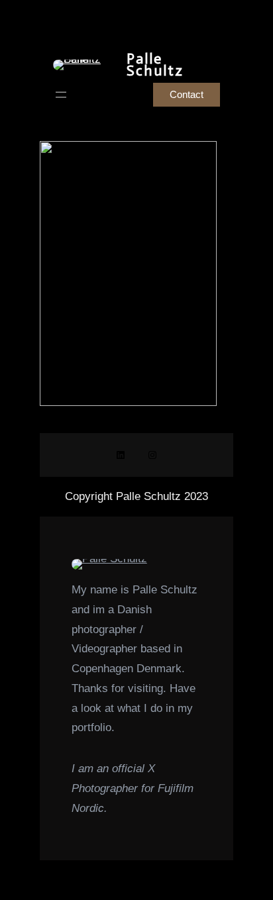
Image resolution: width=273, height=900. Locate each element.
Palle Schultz (155, 64)
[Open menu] (61, 95)
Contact (186, 94)
